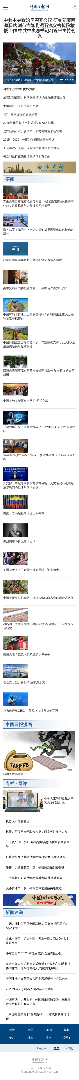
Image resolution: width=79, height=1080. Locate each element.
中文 (57, 1048)
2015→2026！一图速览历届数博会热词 (29, 139)
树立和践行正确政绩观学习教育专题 (26, 156)
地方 (30, 1037)
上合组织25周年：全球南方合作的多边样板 (31, 148)
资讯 (30, 1029)
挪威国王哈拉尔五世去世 (19, 541)
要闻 (10, 179)
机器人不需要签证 (17, 821)
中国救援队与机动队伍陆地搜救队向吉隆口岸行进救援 (38, 597)
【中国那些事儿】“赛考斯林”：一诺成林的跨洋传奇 (37, 1016)
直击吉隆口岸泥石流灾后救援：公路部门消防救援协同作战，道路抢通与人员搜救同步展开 (38, 966)
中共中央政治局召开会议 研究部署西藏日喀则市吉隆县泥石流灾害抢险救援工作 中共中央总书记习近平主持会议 (40, 28)
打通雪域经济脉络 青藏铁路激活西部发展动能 (35, 857)
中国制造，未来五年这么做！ (22, 106)
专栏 (10, 783)
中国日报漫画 (19, 724)
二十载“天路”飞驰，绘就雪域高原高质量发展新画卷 (37, 844)
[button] (61, 79)
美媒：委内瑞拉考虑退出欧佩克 (23, 513)
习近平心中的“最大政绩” (19, 89)
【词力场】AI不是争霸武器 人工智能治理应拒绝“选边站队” (37, 926)
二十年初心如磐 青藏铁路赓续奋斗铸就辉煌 (34, 877)
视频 (67, 1029)
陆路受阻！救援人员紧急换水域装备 (26, 654)
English (42, 1048)
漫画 (48, 1037)
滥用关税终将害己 (15, 774)
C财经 (48, 1029)
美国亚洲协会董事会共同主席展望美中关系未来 (37, 978)
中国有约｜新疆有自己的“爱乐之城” (26, 400)
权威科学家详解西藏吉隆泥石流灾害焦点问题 (32, 260)
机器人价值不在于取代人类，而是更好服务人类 (37, 831)
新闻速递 (14, 912)
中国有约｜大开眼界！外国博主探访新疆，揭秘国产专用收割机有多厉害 (38, 1001)
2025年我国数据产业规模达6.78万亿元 (28, 122)
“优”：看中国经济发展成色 (20, 114)
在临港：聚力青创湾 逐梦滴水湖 (24, 682)
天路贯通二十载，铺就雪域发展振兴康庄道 (34, 888)
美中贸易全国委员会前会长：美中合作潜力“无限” (35, 288)
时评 (12, 1029)
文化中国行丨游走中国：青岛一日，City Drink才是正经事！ (37, 940)
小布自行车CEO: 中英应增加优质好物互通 (30, 710)
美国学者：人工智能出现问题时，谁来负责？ (32, 569)
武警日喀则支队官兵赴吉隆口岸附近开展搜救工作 (29, 79)
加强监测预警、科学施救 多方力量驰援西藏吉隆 (34, 97)
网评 (22, 783)
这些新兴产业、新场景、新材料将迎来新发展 (32, 131)
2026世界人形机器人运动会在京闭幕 (30, 989)
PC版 (69, 1048)
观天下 (66, 1037)
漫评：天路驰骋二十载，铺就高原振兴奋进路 (35, 867)
